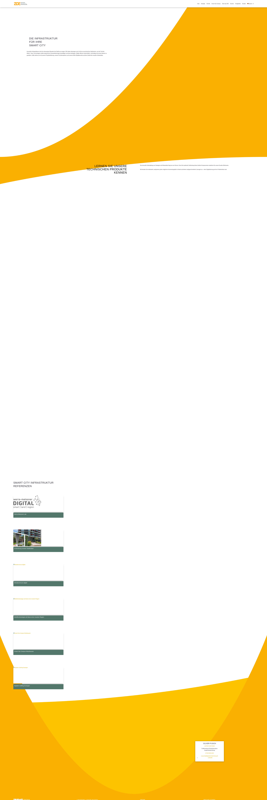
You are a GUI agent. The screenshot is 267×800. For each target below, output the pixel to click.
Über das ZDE (225, 3)
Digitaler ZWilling (52, 260)
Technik (208, 3)
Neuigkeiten (238, 3)
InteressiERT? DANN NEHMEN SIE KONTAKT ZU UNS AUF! (56, 60)
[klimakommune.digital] (38, 572)
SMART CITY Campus (199, 449)
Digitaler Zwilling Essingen (22, 685)
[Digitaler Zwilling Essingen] (38, 675)
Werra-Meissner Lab (20, 514)
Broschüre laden (83, 777)
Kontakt (244, 3)
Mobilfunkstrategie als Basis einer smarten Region (29, 617)
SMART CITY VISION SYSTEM (199, 352)
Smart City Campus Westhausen (24, 651)
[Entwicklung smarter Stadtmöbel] (38, 537)
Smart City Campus (216, 3)
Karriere (232, 3)
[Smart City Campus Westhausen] (38, 640)
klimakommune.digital (20, 583)
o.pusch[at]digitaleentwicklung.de (209, 756)
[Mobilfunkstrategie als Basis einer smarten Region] (38, 606)
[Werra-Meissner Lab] (38, 503)
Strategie (203, 3)
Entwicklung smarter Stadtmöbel (23, 548)
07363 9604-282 (209, 753)
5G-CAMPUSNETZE (126, 256)
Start (198, 3)
